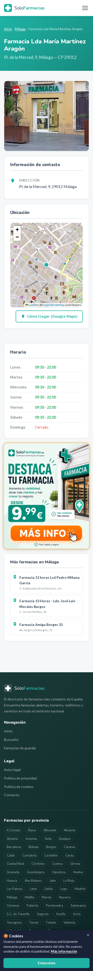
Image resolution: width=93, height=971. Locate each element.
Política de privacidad (20, 778)
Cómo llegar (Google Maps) (52, 316)
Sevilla (60, 914)
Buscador (11, 739)
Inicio (8, 29)
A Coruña (13, 830)
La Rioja (68, 880)
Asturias (31, 839)
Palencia (32, 905)
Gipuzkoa (59, 872)
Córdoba (38, 864)
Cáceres (69, 847)
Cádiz (11, 855)
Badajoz (65, 839)
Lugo (63, 889)
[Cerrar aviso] (88, 935)
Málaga (20, 29)
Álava (32, 830)
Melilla (29, 897)
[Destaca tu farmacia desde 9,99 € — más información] (46, 496)
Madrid (80, 889)
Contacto (11, 795)
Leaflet (33, 305)
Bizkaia (34, 847)
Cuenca (57, 864)
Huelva (78, 872)
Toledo (51, 922)
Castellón (51, 855)
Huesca (12, 880)
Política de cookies (18, 786)
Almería (12, 839)
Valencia (69, 922)
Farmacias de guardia (20, 748)
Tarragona (14, 922)
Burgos (51, 847)
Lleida (48, 889)
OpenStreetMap (53, 305)
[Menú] (85, 8)
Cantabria (29, 855)
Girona (75, 864)
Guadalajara (35, 872)
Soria (77, 914)
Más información (64, 951)
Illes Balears (33, 880)
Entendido (47, 963)
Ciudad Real (15, 864)
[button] (47, 265)
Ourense (13, 905)
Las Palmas (15, 889)
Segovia (43, 914)
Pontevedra (54, 905)
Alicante (69, 830)
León (33, 889)
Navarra (65, 897)
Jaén (52, 880)
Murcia (47, 897)
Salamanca (78, 905)
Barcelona (14, 847)
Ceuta (69, 855)
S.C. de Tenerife (18, 914)
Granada (13, 872)
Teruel (33, 922)
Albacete (49, 830)
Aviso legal (12, 770)
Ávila (48, 839)
